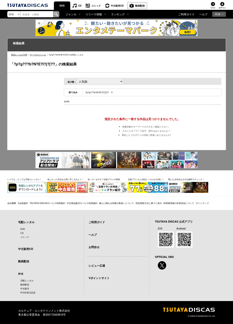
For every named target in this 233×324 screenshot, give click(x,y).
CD (79, 5)
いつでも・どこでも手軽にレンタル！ (24, 179)
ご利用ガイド (186, 14)
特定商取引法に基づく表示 (149, 203)
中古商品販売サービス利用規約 (82, 203)
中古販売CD (117, 5)
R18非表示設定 (27, 292)
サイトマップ (202, 203)
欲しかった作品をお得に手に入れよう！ (66, 179)
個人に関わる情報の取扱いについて (116, 203)
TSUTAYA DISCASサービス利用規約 (47, 203)
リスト (213, 7)
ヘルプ (203, 14)
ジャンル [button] (71, 14)
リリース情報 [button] (94, 14)
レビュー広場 (97, 266)
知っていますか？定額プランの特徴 (104, 179)
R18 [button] (217, 14)
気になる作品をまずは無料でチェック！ (186, 179)
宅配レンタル (26, 280)
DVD (62, 5)
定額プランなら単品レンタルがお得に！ (146, 179)
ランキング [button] (118, 14)
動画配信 (140, 5)
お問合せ (94, 247)
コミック (96, 5)
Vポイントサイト (99, 278)
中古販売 (24, 288)
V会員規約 (23, 203)
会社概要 (11, 203)
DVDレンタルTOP (19, 54)
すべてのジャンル (38, 54)
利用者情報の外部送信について (178, 203)
